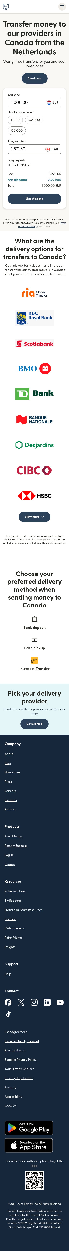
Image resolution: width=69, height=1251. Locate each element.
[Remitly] (6, 7)
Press (8, 781)
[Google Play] (29, 1128)
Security (10, 1087)
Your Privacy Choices (19, 1069)
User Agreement (16, 1032)
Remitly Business (16, 845)
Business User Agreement (22, 1041)
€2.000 (34, 120)
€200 (15, 120)
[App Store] (29, 1145)
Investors (11, 800)
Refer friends (13, 937)
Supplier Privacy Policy (21, 1059)
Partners (10, 919)
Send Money (13, 836)
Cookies (10, 1106)
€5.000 (17, 130)
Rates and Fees (15, 891)
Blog (8, 763)
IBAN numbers (14, 928)
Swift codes (13, 900)
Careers (10, 791)
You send (14, 95)
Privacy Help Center (19, 1078)
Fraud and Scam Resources (23, 910)
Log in (9, 855)
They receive (16, 141)
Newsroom (12, 772)
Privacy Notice (15, 1050)
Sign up (10, 864)
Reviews (10, 809)
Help (8, 974)
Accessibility (13, 1096)
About (9, 754)
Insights (10, 947)
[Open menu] (62, 7)
